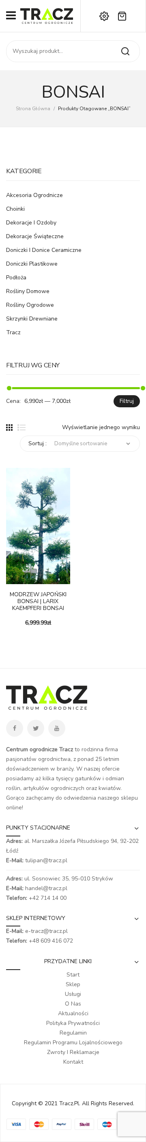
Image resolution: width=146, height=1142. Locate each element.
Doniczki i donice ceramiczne (44, 250)
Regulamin (73, 1033)
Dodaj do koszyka (12, 580)
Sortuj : (37, 443)
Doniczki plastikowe (32, 264)
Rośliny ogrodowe (30, 305)
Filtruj (127, 401)
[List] (21, 427)
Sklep (73, 984)
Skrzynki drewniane (32, 319)
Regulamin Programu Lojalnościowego (73, 1042)
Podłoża (16, 277)
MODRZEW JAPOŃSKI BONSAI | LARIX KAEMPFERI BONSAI (38, 601)
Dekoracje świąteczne (35, 236)
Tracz (13, 332)
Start (73, 975)
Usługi (73, 994)
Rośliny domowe (27, 291)
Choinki (15, 209)
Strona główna (33, 108)
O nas (73, 1004)
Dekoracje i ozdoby (31, 222)
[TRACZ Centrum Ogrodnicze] (46, 15)
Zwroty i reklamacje (73, 1052)
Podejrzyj (24, 580)
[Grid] (9, 427)
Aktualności (73, 1013)
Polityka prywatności (73, 1023)
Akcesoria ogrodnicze (34, 195)
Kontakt (73, 1062)
